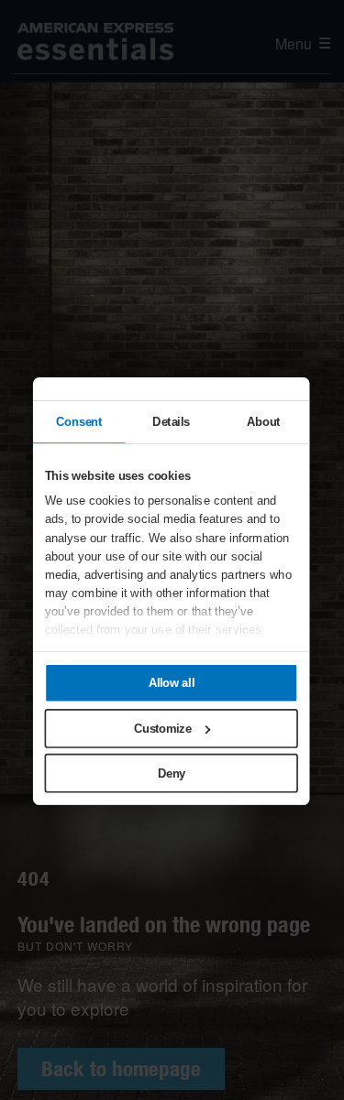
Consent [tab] (79, 421)
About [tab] (263, 421)
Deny (170, 773)
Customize (162, 727)
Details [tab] (171, 421)
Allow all (171, 682)
